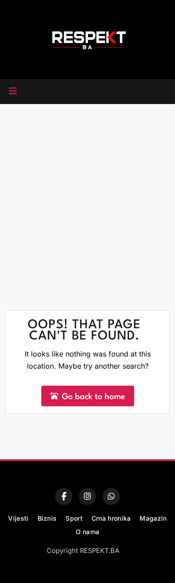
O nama (88, 531)
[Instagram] (87, 496)
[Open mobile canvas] (13, 91)
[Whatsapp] (111, 496)
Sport (74, 518)
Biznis (47, 518)
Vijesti (18, 518)
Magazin (153, 518)
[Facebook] (63, 496)
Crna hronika (111, 518)
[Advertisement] (87, 196)
